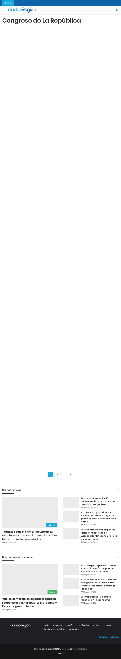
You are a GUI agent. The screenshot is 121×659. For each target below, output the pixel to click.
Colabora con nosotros (54, 629)
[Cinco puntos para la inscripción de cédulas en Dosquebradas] (62, 343)
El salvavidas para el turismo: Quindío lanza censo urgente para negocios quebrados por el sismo (99, 517)
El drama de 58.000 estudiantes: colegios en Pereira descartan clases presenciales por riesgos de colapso (99, 584)
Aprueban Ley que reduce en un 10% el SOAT (20, 391)
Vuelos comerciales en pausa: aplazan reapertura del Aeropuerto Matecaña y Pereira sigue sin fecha (99, 534)
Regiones (57, 625)
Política (7, 121)
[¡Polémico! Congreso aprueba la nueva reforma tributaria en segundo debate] (62, 433)
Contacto (108, 625)
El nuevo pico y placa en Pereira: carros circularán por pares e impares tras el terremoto (99, 568)
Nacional (7, 31)
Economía (8, 381)
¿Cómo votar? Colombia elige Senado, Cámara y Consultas (57, 223)
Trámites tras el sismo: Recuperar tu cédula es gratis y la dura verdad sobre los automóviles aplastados (29, 535)
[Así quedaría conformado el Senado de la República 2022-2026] (21, 257)
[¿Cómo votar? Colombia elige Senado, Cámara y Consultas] (58, 252)
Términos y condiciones (109, 637)
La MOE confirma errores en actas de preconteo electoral (61, 141)
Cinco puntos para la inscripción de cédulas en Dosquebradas (59, 314)
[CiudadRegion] (22, 10)
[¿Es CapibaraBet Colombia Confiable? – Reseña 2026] (71, 600)
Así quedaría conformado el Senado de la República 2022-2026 (18, 226)
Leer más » (11, 111)
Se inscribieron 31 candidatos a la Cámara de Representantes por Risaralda (98, 226)
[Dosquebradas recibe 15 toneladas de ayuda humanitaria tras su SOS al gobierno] (71, 502)
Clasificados (83, 625)
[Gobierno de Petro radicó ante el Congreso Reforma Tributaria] (21, 168)
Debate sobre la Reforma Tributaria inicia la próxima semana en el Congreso (60, 49)
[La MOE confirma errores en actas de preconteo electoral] (62, 170)
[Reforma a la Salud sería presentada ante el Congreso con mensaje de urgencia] (21, 84)
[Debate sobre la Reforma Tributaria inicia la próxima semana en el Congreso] (62, 84)
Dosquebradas (52, 298)
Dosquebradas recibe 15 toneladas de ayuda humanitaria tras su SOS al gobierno (99, 501)
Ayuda (96, 625)
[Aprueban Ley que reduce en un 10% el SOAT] (21, 417)
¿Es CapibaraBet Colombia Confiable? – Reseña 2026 (96, 598)
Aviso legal (74, 629)
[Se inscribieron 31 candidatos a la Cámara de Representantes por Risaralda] (100, 257)
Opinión (69, 625)
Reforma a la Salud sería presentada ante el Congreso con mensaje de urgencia (19, 49)
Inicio (46, 625)
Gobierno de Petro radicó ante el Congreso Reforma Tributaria (20, 137)
